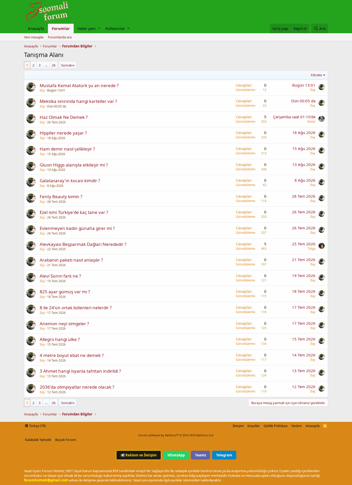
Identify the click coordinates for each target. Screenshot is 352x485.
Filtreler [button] (316, 75)
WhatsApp (176, 455)
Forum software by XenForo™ (176, 435)
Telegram (224, 455)
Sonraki (67, 65)
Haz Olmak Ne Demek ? (64, 117)
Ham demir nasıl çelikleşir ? (67, 149)
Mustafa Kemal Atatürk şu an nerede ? (79, 85)
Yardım (296, 425)
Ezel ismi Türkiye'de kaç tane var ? (74, 212)
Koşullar (253, 425)
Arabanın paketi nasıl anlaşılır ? (71, 260)
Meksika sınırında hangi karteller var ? (78, 101)
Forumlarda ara (60, 37)
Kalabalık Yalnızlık (38, 439)
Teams (200, 455)
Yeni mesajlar (34, 37)
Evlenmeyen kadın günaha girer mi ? (77, 228)
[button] (99, 28)
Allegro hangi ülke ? (60, 339)
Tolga (311, 248)
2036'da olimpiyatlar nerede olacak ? (77, 387)
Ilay (42, 90)
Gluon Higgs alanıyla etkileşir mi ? (74, 165)
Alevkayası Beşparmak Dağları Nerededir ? (83, 244)
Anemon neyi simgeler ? (64, 324)
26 (53, 65)
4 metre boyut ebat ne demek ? (72, 355)
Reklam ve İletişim (139, 455)
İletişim (238, 425)
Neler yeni (87, 28)
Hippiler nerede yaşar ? (63, 133)
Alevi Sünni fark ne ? (60, 276)
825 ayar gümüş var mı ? (65, 292)
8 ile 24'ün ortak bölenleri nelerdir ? (76, 308)
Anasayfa (36, 28)
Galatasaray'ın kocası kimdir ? (70, 180)
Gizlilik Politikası (276, 425)
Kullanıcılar (115, 28)
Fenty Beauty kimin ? (61, 196)
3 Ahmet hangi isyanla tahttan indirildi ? (80, 371)
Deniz (311, 121)
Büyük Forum (65, 439)
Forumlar (61, 28)
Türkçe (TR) (37, 425)
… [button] (46, 65)
